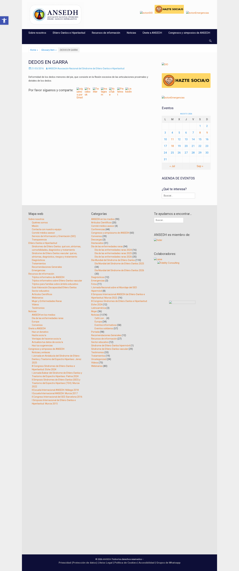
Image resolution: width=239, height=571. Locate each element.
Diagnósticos (38, 260)
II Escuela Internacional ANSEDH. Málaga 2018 (55, 390)
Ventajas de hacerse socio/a (46, 338)
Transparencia (39, 239)
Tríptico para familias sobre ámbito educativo (55, 284)
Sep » (200, 166)
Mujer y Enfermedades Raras (47, 301)
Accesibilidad (147, 562)
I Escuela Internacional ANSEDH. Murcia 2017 (55, 393)
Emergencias (38, 270)
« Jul (172, 166)
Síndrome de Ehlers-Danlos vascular (109, 349)
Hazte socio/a (39, 335)
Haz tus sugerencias (42, 345)
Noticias (131, 32)
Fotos (94, 284)
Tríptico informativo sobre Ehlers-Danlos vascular (57, 280)
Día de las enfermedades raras (47, 318)
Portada (95, 332)
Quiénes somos (40, 222)
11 (172, 139)
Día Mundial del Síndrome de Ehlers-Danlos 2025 (119, 263)
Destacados (97, 243)
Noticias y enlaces (41, 352)
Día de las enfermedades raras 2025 (113, 253)
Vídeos (35, 304)
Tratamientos (39, 263)
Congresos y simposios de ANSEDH (189, 32)
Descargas (96, 239)
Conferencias (98, 229)
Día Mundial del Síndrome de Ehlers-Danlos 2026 (119, 270)
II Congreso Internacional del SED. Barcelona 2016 (57, 396)
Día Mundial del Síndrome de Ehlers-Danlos (113, 260)
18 (172, 146)
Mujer (94, 311)
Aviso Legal (106, 562)
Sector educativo (40, 291)
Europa (35, 321)
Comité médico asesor (43, 232)
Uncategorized (98, 359)
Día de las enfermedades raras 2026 (113, 256)
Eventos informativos (106, 325)
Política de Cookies (125, 562)
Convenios (37, 325)
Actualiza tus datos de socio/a (47, 342)
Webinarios (37, 297)
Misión (35, 226)
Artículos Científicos (42, 294)
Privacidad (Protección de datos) (78, 562)
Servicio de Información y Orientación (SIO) (54, 236)
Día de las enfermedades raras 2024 (113, 250)
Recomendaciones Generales (47, 267)
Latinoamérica (98, 308)
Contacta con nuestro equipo (46, 229)
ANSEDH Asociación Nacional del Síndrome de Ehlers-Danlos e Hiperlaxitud (86, 68)
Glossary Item (48, 50)
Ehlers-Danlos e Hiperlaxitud (69, 32)
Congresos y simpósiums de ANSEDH (110, 232)
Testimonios (38, 308)
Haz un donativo (40, 332)
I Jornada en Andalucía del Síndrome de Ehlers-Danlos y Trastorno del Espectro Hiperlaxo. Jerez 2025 (56, 359)
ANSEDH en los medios (43, 314)
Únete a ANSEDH (152, 32)
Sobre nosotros (37, 32)
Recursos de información (106, 32)
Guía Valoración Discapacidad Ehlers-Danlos (54, 287)
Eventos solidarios (104, 328)
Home (34, 50)
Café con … (100, 318)
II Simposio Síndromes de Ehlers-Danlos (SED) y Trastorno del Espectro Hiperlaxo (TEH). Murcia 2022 (56, 383)
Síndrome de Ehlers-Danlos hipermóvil (110, 345)
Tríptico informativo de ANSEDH (48, 277)
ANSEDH (107, 559)
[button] (4, 20)
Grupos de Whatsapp (168, 562)
